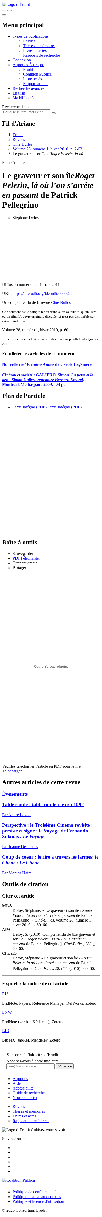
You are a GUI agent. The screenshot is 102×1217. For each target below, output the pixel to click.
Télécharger (12, 771)
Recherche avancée (28, 88)
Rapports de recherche (41, 55)
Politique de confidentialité (34, 1192)
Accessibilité (23, 1088)
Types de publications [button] (30, 36)
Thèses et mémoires (39, 45)
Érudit (28, 69)
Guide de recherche (29, 1093)
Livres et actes (35, 50)
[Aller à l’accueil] (16, 4)
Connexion (22, 60)
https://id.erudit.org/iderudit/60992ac (42, 293)
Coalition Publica (37, 74)
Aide (17, 1083)
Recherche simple (16, 107)
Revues (29, 41)
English (19, 93)
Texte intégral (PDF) (30, 407)
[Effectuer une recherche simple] (4, 10)
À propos (36, 64)
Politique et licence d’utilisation (38, 1201)
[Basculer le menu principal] (4, 15)
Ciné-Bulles (22, 144)
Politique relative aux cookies (37, 1196)
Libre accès (32, 79)
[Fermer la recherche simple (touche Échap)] (9, 10)
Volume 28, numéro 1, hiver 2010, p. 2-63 (47, 149)
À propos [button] (21, 64)
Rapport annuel (35, 83)
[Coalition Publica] (18, 1180)
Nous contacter (25, 1097)
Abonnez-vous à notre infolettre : (33, 1061)
